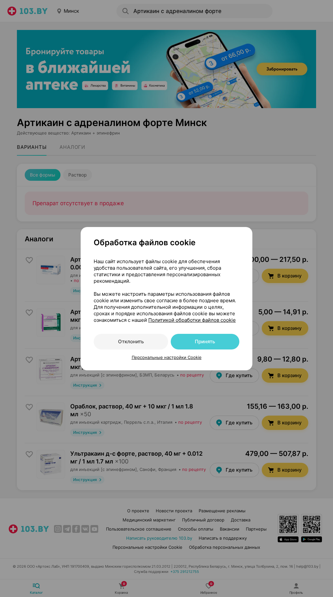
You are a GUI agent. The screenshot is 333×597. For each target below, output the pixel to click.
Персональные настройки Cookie (167, 357)
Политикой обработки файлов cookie (192, 320)
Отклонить (131, 341)
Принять (205, 341)
